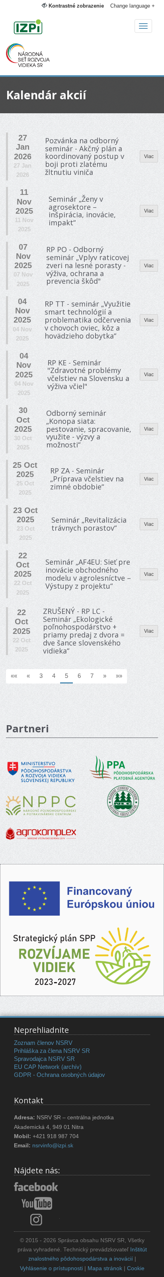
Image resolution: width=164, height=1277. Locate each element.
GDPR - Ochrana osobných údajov (59, 1074)
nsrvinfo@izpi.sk (52, 1146)
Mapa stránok (105, 1268)
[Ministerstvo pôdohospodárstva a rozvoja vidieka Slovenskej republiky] (41, 766)
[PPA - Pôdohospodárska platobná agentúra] (123, 767)
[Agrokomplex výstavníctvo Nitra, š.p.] (41, 828)
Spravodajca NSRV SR (44, 1058)
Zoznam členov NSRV (43, 1042)
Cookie (135, 1268)
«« (14, 675)
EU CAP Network (37, 1066)
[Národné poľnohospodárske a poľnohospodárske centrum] (41, 799)
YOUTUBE (37, 1203)
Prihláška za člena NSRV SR (52, 1050)
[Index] (82, 27)
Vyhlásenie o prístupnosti (51, 1268)
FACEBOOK (37, 1187)
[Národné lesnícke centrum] (123, 800)
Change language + (132, 6)
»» (119, 675)
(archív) (71, 1066)
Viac (149, 156)
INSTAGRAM (37, 1219)
